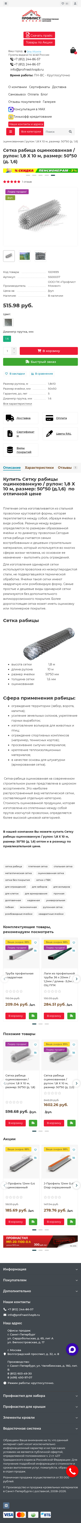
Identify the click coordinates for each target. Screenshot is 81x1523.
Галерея (49, 102)
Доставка (59, 87)
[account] (75, 3)
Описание (12, 468)
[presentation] (4, 978)
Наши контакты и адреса (26, 124)
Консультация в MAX (29, 109)
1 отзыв (26, 181)
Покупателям (15, 1280)
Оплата (33, 94)
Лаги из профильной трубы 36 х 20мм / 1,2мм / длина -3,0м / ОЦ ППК (59, 979)
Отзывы (67, 468)
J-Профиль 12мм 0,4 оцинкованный (20, 1185)
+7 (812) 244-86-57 (26, 59)
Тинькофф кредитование (33, 116)
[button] (28, 175)
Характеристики (39, 468)
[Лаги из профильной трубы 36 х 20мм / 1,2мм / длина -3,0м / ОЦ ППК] (60, 954)
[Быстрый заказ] (33, 1016)
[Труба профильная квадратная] (21, 954)
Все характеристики (17, 403)
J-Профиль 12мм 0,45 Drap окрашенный (59, 1185)
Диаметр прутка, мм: (18, 331)
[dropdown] (6, 3)
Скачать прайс (41, 35)
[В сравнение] (35, 950)
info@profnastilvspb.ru (27, 69)
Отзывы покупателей (24, 102)
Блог (44, 94)
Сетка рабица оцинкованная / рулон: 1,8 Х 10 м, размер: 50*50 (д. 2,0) (59, 1081)
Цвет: (7, 314)
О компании (17, 87)
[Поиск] (70, 131)
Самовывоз (17, 94)
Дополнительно (17, 1291)
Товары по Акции (39, 42)
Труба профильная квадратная (19, 975)
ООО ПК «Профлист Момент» (62, 283)
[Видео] (40, 170)
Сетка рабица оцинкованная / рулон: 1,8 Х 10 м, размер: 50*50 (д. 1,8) (20, 1081)
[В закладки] (35, 943)
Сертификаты (39, 87)
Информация (14, 1269)
